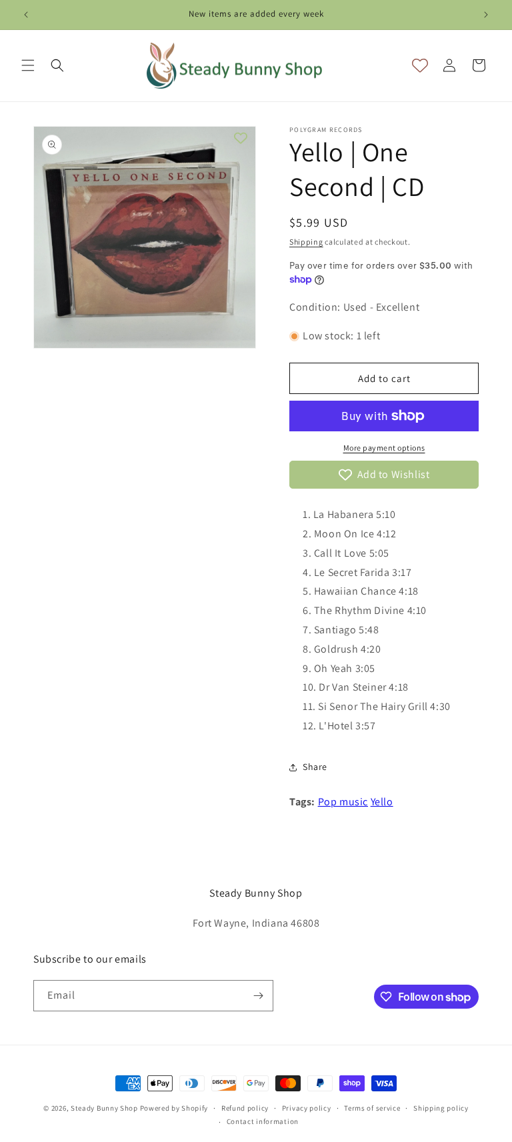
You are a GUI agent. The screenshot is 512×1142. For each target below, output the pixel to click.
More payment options (384, 448)
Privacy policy (306, 1108)
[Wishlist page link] (420, 65)
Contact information (263, 1121)
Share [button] (315, 767)
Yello (382, 802)
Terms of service (372, 1108)
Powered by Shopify (174, 1108)
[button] (28, 65)
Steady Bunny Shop (104, 1108)
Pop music (343, 802)
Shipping (306, 242)
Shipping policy (441, 1108)
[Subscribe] (258, 995)
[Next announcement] (486, 14)
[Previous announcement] (26, 14)
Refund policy (245, 1108)
